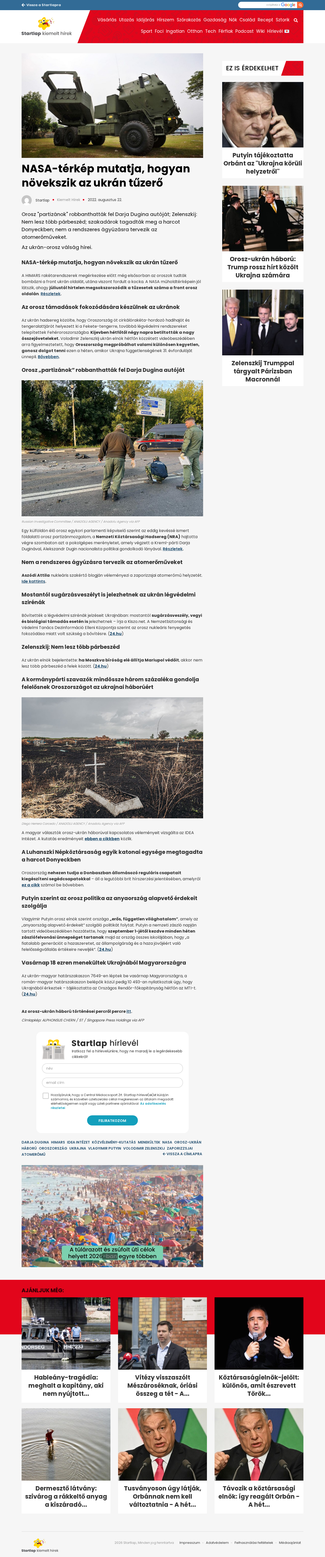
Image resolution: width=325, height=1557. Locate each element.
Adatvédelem (217, 1542)
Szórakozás (189, 20)
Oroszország (53, 1148)
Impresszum (190, 1542)
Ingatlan (175, 31)
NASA (167, 1142)
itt (128, 1011)
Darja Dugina (35, 1142)
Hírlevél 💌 (278, 31)
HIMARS (58, 1142)
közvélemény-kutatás (114, 1142)
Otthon (195, 31)
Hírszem (165, 20)
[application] (112, 1216)
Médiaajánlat (290, 1542)
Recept (265, 20)
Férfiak (226, 31)
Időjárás (145, 20)
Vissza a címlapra (184, 1153)
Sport (146, 31)
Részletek (50, 294)
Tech (210, 31)
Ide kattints (33, 581)
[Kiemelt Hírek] (49, 26)
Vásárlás (107, 20)
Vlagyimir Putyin (104, 1148)
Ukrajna (77, 1148)
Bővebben (48, 357)
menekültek (149, 1142)
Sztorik (282, 20)
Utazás (126, 20)
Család (247, 20)
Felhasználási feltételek (254, 1542)
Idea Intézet (78, 1142)
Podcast (244, 31)
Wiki (260, 31)
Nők (233, 20)
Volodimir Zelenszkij (144, 1148)
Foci (159, 31)
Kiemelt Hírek (68, 199)
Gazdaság (214, 20)
